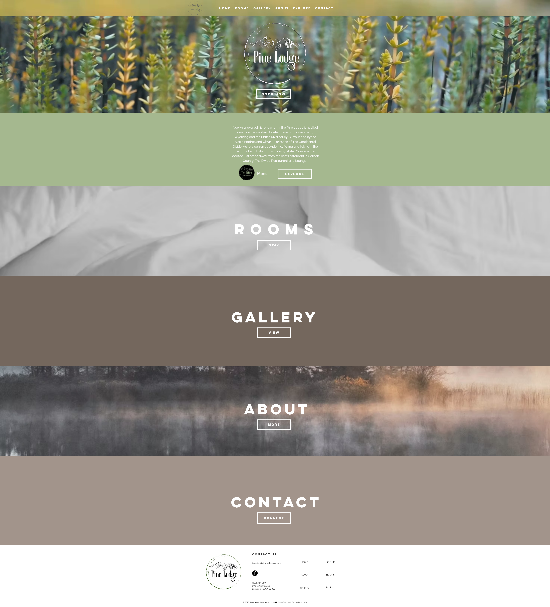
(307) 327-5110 (259, 583)
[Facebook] (255, 573)
